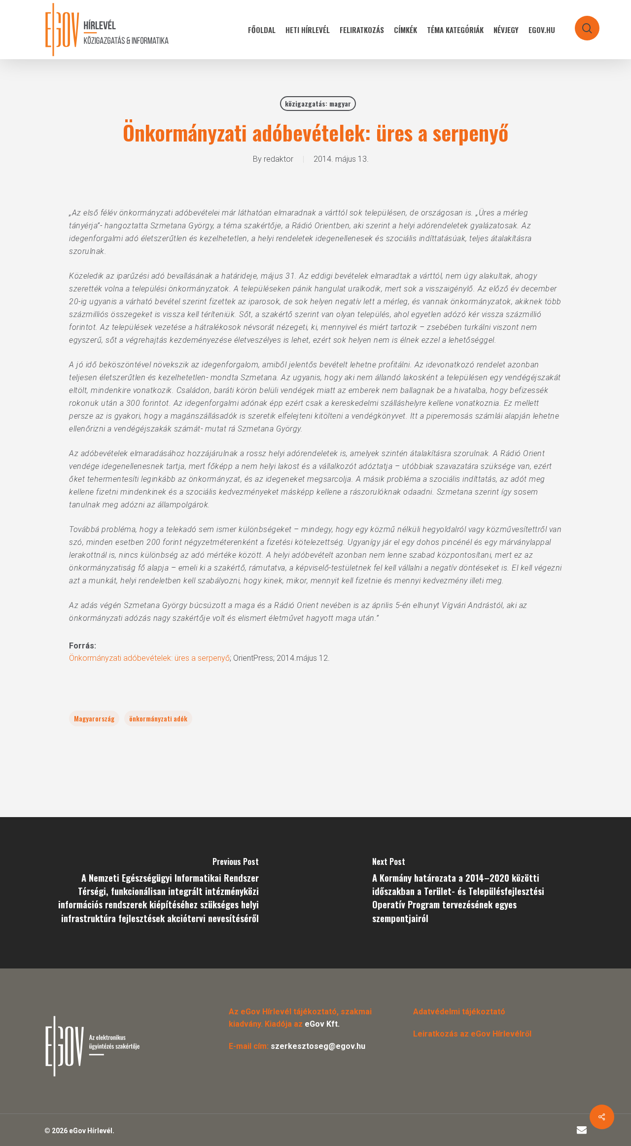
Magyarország (94, 718)
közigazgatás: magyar (318, 103)
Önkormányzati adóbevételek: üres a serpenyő (149, 658)
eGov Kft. (322, 1024)
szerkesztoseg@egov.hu (318, 1046)
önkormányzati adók (158, 718)
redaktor (278, 159)
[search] (581, 23)
